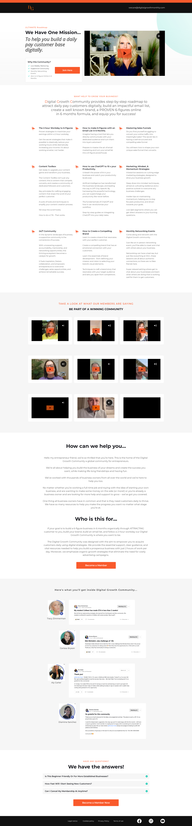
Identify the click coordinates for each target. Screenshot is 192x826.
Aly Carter (56, 682)
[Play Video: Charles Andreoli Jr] (96, 330)
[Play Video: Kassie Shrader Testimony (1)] (142, 330)
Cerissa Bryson (67, 648)
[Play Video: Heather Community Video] (50, 369)
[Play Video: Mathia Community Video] (142, 369)
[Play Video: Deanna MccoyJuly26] (50, 330)
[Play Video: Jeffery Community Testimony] (96, 369)
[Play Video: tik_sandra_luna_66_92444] (50, 407)
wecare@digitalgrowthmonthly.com (147, 8)
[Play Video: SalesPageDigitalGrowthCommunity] (125, 53)
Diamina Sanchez (67, 722)
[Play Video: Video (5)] (96, 407)
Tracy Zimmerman (56, 618)
